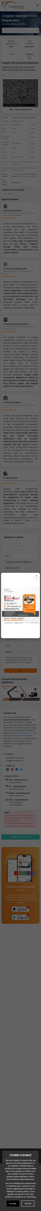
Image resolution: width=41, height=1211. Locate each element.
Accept (13, 1203)
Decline (27, 1203)
